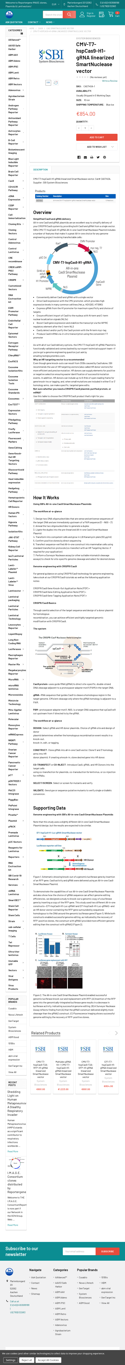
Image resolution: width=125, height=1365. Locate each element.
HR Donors (13, 506)
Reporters (13, 857)
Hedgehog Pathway (13, 490)
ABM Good (13, 1037)
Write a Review (110, 80)
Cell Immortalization (16, 216)
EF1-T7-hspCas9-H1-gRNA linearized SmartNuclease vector (108, 1067)
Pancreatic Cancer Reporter (14, 766)
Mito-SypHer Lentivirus (15, 711)
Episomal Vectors (13, 335)
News (49, 22)
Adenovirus (14, 90)
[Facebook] (79, 157)
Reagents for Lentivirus (15, 849)
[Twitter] (98, 157)
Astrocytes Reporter (14, 133)
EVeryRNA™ (14, 355)
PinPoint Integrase (13, 807)
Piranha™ (13, 814)
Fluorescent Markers (14, 440)
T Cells (12, 936)
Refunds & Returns (76, 1348)
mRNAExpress (15, 734)
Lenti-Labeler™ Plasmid (13, 568)
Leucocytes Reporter (14, 626)
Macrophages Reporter (15, 657)
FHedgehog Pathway (14, 421)
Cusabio (12, 1008)
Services (13, 884)
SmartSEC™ (14, 900)
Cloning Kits (14, 224)
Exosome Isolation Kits (15, 369)
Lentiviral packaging (14, 598)
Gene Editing (15, 447)
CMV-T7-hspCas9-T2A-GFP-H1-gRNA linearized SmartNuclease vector (86, 1069)
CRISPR (12, 280)
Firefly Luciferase (14, 431)
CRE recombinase (15, 259)
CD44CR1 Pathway (13, 188)
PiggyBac (13, 799)
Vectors (12, 970)
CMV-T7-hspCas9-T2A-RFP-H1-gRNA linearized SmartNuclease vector (40, 1069)
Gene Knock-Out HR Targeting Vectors (15, 458)
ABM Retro (14, 78)
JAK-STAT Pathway (13, 539)
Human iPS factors (13, 514)
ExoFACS (13, 361)
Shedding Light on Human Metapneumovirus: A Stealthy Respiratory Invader (19, 1103)
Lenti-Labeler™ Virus (13, 581)
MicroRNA (13, 679)
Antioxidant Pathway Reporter (14, 121)
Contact (33, 22)
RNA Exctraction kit (14, 866)
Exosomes (13, 398)
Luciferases (14, 649)
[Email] (85, 157)
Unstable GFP (13, 963)
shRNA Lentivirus (13, 892)
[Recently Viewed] (103, 14)
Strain (11, 921)
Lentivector (14, 590)
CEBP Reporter (13, 207)
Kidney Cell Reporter (14, 548)
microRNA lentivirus (13, 687)
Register (91, 16)
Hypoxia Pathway (13, 524)
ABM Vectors (15, 84)
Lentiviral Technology (14, 617)
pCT (10, 775)
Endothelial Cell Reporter (14, 324)
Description (40, 169)
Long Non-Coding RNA (14, 641)
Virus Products (13, 987)
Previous (110, 1033)
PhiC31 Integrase (13, 792)
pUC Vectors (15, 841)
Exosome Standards (14, 391)
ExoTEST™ (14, 404)
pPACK (11, 826)
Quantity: (82, 121)
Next (116, 1033)
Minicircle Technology (14, 702)
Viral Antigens (13, 978)
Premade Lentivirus (13, 834)
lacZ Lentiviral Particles (16, 558)
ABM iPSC (13, 66)
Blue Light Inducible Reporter (13, 162)
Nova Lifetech (15, 1014)
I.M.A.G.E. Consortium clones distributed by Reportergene (16, 1182)
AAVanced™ (14, 39)
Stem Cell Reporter (13, 908)
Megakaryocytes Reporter (17, 672)
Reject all (27, 1360)
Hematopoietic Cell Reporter (16, 499)
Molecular (13, 719)
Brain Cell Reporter (13, 173)
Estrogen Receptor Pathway (13, 346)
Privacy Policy (105, 1348)
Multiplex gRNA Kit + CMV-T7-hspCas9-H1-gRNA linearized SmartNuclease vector (63, 1069)
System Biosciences (14, 1029)
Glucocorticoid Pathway (16, 471)
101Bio (11, 1043)
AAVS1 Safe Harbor (14, 47)
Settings (10, 1360)
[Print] (92, 157)
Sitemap (35, 1293)
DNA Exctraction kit (14, 298)
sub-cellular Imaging (14, 929)
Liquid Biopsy (15, 634)
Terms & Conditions (20, 1348)
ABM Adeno (14, 60)
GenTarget (13, 1020)
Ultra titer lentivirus (13, 953)
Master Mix (14, 664)
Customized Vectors (14, 287)
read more (12, 1151)
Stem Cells (14, 915)
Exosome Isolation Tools (13, 380)
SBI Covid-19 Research (14, 877)
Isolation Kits (15, 531)
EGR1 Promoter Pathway (13, 311)
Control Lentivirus (13, 250)
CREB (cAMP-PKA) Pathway (15, 270)
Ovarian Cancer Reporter (13, 753)
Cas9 (11, 180)
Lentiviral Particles (13, 608)
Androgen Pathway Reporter (13, 109)
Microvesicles (15, 694)
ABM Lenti (13, 72)
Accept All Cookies (48, 1360)
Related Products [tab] (45, 1033)
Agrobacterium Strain (16, 98)
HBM (10, 1049)
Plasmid (12, 820)
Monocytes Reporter (14, 727)
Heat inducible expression (16, 481)
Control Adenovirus (14, 241)
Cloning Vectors (12, 231)
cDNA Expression (14, 198)
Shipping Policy (48, 1348)
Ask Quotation (13, 22)
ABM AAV (13, 54)
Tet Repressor (14, 944)
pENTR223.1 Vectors (14, 783)
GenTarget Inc (15, 1065)
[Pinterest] (104, 157)
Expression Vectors (14, 412)
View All (12, 1072)
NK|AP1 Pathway (13, 742)
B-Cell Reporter (13, 142)
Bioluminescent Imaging (16, 151)
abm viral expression (14, 1057)
